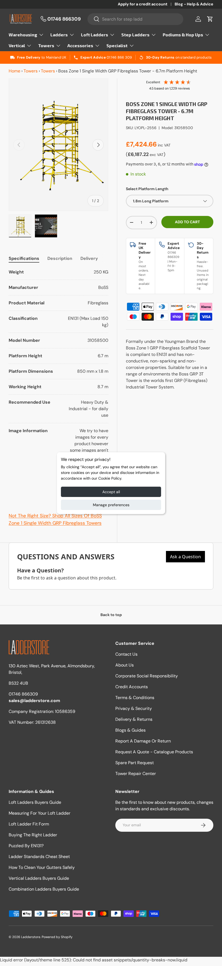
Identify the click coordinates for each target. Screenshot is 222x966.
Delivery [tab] (89, 258)
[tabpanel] (58, 384)
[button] (210, 19)
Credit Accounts (131, 687)
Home (14, 71)
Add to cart (187, 221)
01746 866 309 (119, 57)
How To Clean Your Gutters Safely (42, 867)
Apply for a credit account (142, 4)
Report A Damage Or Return (143, 741)
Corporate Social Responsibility (146, 676)
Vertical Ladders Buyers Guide (39, 878)
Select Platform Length (147, 188)
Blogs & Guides (130, 730)
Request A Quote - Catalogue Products (154, 752)
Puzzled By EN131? (26, 846)
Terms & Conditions (134, 697)
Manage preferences (111, 504)
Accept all (111, 491)
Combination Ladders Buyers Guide (44, 889)
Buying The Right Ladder (33, 835)
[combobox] (135, 19)
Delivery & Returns (133, 719)
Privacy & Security (133, 708)
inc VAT (164, 145)
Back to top (111, 614)
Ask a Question (185, 557)
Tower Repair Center (135, 773)
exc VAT (157, 154)
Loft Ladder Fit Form (29, 824)
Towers (31, 71)
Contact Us (126, 654)
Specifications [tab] (24, 258)
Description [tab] (59, 258)
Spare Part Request (134, 763)
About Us (124, 665)
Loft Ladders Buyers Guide (35, 802)
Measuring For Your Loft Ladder (39, 813)
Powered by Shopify (57, 937)
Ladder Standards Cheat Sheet (39, 856)
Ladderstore (30, 937)
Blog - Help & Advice (194, 4)
